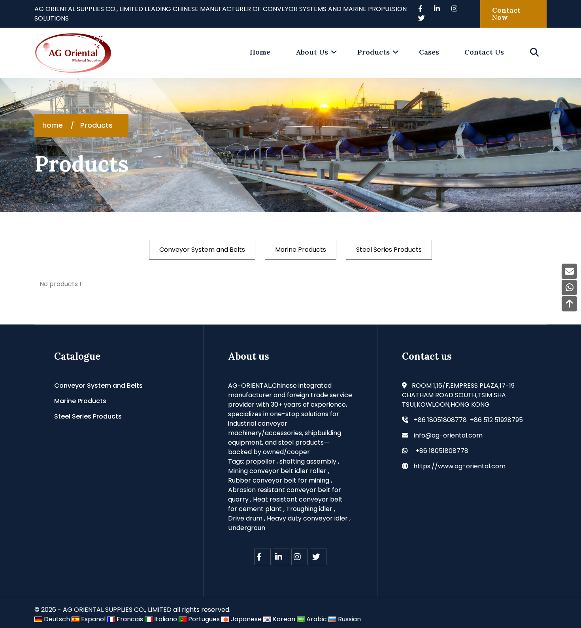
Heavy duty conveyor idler (307, 518)
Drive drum (245, 518)
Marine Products (300, 249)
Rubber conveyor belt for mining (278, 480)
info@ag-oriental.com (448, 435)
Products (373, 52)
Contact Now (506, 14)
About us (312, 52)
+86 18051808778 (441, 450)
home (260, 52)
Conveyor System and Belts (202, 249)
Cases (429, 52)
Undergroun (246, 527)
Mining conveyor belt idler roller (277, 470)
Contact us (484, 52)
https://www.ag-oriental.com (459, 466)
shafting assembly (307, 461)
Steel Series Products (389, 249)
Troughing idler (309, 508)
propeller (260, 461)
